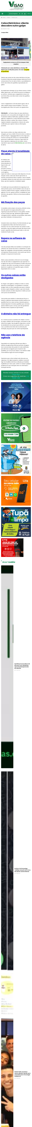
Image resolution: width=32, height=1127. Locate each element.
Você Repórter (14, 13)
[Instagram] (22, 13)
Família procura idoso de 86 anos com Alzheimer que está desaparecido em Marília (22, 666)
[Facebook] (20, 13)
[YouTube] (25, 13)
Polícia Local (14, 17)
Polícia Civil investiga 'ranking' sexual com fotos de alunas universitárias (22, 870)
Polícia (8, 17)
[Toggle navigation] (2, 14)
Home (4, 17)
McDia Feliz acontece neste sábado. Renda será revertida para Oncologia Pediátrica (22, 1074)
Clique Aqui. (16, 374)
